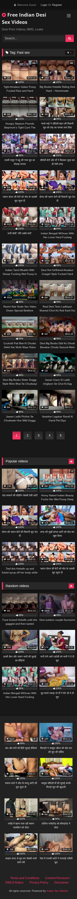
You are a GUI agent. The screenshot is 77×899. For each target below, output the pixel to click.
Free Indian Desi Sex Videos (24, 18)
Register (57, 4)
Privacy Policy (39, 882)
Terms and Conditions (24, 878)
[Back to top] (65, 888)
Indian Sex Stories (57, 890)
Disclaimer (61, 882)
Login (44, 4)
